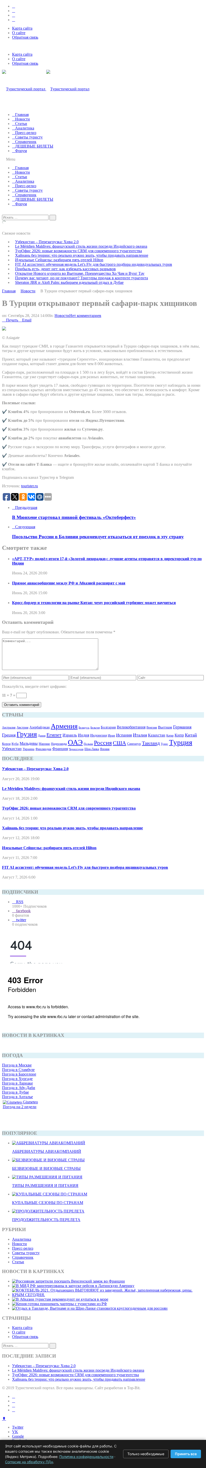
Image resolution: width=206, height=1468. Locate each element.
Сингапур (134, 744)
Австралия (9, 727)
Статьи (21, 123)
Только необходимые (145, 1454)
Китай (191, 735)
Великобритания (131, 727)
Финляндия (43, 749)
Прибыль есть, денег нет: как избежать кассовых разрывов (65, 269)
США (119, 743)
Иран (111, 735)
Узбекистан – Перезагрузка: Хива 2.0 (47, 242)
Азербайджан (39, 727)
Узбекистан (12, 749)
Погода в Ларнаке (17, 1083)
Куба (15, 744)
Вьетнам (165, 727)
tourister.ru (29, 486)
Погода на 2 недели (19, 1107)
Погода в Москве (17, 1065)
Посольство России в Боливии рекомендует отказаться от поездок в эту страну (98, 536)
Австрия (22, 727)
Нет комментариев (85, 315)
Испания (124, 735)
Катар (170, 735)
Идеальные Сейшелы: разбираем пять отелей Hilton (59, 260)
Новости (22, 119)
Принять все (186, 1454)
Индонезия (98, 735)
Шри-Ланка (91, 749)
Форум (21, 151)
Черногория (76, 749)
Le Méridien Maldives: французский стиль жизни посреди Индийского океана (81, 246)
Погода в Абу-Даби (18, 1088)
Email (26, 320)
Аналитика (24, 128)
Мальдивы (29, 743)
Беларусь (84, 727)
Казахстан (156, 735)
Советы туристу (29, 137)
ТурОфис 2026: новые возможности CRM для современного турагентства (78, 251)
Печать (12, 320)
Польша (88, 743)
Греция (9, 735)
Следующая (25, 527)
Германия (182, 726)
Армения (64, 726)
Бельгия (95, 727)
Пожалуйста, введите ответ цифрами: (34, 686)
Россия (103, 743)
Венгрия (151, 727)
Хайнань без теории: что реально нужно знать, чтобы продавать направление (81, 255)
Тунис (164, 743)
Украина (28, 749)
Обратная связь (25, 37)
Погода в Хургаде (17, 1079)
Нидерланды (59, 744)
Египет (54, 735)
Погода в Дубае (15, 1092)
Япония (105, 749)
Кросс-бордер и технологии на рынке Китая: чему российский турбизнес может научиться (94, 602)
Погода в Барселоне (19, 1074)
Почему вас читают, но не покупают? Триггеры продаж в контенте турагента (81, 278)
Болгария (108, 727)
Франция (60, 749)
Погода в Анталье (17, 1097)
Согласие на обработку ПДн (29, 1462)
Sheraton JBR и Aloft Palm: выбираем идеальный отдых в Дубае (69, 282)
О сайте (18, 33)
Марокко (44, 744)
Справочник (25, 142)
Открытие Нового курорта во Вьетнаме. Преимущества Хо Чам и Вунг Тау (79, 273)
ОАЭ (75, 742)
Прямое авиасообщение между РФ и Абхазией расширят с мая (68, 583)
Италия (140, 735)
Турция (180, 742)
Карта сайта (22, 28)
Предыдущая (26, 507)
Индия (83, 735)
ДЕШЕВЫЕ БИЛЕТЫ (34, 146)
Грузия (27, 734)
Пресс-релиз (25, 132)
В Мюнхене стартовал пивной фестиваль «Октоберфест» (74, 517)
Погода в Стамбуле (18, 1069)
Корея (6, 744)
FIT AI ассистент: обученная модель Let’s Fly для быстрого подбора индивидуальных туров (93, 264)
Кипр (179, 735)
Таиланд (151, 743)
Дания (41, 735)
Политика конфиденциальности (86, 1456)
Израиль (70, 735)
